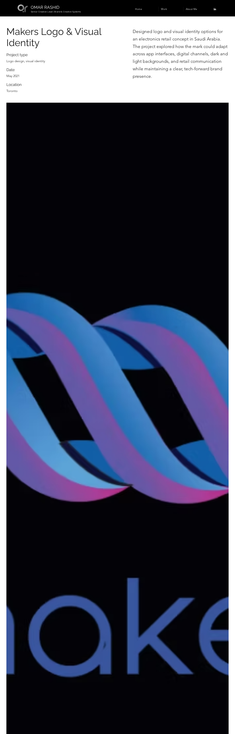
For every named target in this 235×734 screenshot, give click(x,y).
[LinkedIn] (214, 9)
